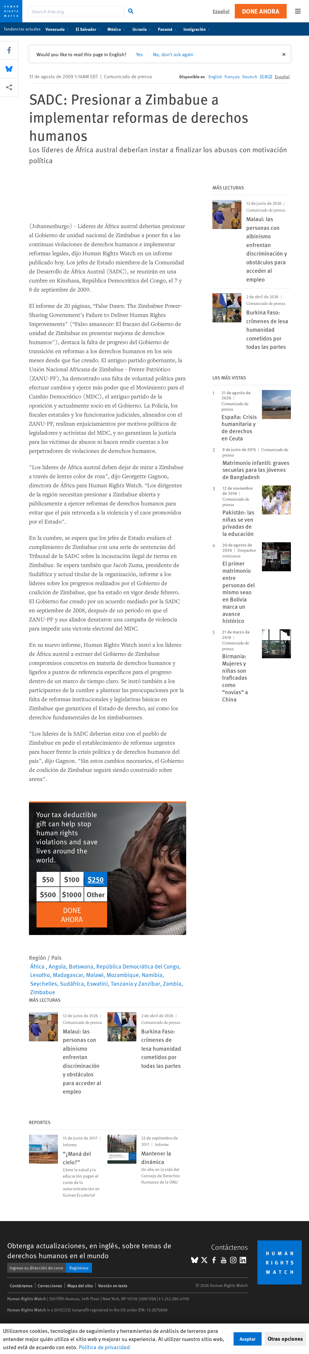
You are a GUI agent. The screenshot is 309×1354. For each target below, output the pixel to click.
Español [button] (221, 11)
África (38, 966)
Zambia (172, 983)
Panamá (165, 29)
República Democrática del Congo (137, 966)
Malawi (95, 974)
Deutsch (249, 76)
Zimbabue (42, 992)
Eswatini (97, 983)
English (215, 76)
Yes (139, 54)
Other (96, 894)
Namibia (152, 974)
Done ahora (260, 11)
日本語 (266, 76)
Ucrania (139, 29)
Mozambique (123, 974)
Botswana (81, 966)
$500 (48, 894)
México (114, 29)
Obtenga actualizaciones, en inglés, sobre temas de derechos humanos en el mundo (89, 1250)
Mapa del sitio (80, 1285)
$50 (48, 879)
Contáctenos (21, 1285)
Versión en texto (112, 1285)
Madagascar (68, 974)
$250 (96, 879)
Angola (57, 966)
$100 (72, 879)
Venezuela (55, 29)
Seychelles (43, 983)
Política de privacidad (104, 1347)
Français (232, 76)
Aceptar (248, 1338)
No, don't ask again (173, 54)
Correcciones (50, 1285)
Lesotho (40, 974)
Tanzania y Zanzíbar (135, 983)
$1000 (72, 894)
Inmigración (194, 29)
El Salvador (86, 29)
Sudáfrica (72, 983)
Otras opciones (285, 1339)
